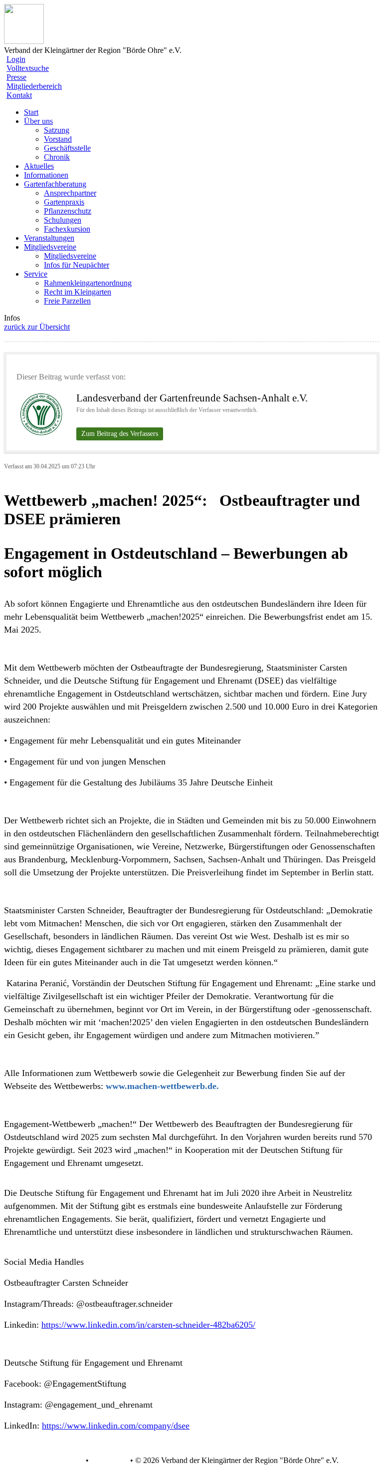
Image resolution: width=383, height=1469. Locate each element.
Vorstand (58, 139)
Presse (16, 77)
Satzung (56, 130)
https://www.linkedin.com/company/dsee (116, 1426)
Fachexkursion (67, 229)
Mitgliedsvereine (70, 256)
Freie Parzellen (67, 301)
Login (15, 59)
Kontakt (19, 95)
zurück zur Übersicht (37, 327)
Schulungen (62, 220)
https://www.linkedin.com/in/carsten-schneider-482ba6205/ (148, 1325)
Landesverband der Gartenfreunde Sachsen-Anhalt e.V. (192, 398)
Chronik (57, 157)
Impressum (108, 1461)
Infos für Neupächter (76, 265)
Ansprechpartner (70, 193)
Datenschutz (63, 1461)
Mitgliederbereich (34, 86)
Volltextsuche (27, 68)
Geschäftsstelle (67, 148)
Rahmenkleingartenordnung (88, 283)
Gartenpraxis (64, 202)
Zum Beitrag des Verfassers (119, 433)
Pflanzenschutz (67, 211)
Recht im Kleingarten (77, 292)
